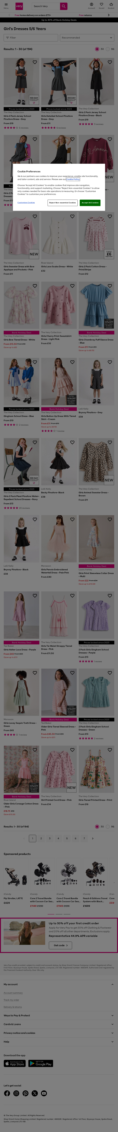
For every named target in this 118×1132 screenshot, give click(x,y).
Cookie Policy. (73, 179)
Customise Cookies (26, 202)
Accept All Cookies (90, 202)
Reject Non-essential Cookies (62, 202)
